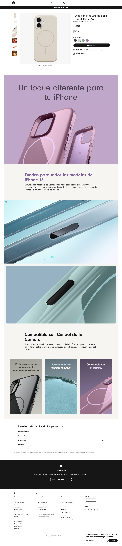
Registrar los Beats (42, 507)
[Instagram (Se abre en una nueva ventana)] (85, 510)
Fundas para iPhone (22, 493)
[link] (91, 45)
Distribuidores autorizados (44, 512)
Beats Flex (16, 528)
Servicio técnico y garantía (44, 504)
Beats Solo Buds (18, 521)
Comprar (53, 3)
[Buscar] (109, 2)
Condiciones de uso (65, 512)
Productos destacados (19, 500)
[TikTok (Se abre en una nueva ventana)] (88, 510)
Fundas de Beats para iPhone (21, 514)
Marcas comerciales (66, 517)
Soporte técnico (67, 3)
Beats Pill (16, 516)
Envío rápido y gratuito (60, 7)
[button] (6, 202)
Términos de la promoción (67, 519)
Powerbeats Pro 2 (18, 509)
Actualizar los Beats (42, 509)
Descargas (40, 500)
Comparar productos (19, 502)
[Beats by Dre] (13, 2)
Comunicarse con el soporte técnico (46, 514)
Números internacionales (43, 516)
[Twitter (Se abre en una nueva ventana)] (97, 510)
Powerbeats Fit (17, 507)
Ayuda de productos (42, 502)
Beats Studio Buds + (18, 526)
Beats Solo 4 (17, 519)
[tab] (15, 15)
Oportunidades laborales (67, 502)
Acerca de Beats (65, 500)
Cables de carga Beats (19, 512)
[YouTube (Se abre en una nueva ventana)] (91, 510)
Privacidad (63, 515)
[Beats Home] (14, 493)
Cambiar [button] (92, 500)
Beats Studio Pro (18, 523)
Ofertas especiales (18, 504)
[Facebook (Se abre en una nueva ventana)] (94, 510)
